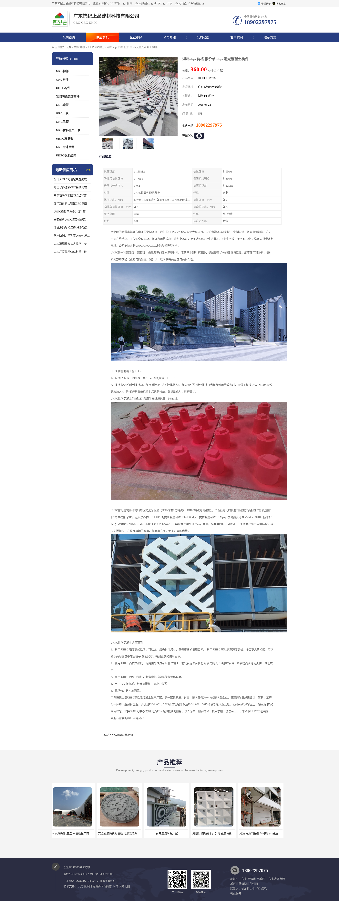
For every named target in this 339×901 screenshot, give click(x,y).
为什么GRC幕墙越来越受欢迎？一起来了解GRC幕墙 (72, 179)
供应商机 (102, 37)
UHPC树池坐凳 (66, 155)
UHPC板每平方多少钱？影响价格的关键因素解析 (72, 211)
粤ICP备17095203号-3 (101, 874)
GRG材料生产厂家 (68, 130)
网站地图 (124, 886)
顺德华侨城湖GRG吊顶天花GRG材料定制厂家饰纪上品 (72, 187)
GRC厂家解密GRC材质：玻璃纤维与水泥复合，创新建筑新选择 (72, 251)
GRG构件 (62, 71)
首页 (68, 47)
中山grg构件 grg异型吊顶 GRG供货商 (263, 833)
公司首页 (69, 37)
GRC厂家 (62, 113)
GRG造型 (62, 104)
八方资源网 (85, 886)
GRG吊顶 (62, 121)
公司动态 (203, 37)
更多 (88, 170)
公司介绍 (169, 37)
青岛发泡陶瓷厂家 (74, 833)
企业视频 (136, 37)
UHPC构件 (63, 88)
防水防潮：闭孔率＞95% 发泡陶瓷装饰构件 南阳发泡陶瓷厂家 (72, 235)
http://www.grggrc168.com (118, 734)
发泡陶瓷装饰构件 (67, 96)
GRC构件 (62, 79)
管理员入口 (111, 886)
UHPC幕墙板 (96, 47)
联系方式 (270, 37)
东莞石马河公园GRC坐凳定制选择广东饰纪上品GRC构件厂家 (72, 195)
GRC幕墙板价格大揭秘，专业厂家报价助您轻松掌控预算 (72, 243)
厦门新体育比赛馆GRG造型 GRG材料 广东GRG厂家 (72, 203)
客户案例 (236, 37)
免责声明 (98, 886)
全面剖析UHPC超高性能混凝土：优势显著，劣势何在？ (72, 219)
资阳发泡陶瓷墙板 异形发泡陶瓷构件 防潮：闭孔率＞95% (135, 833)
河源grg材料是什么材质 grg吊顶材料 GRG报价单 (176, 833)
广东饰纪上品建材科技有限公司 (81, 880)
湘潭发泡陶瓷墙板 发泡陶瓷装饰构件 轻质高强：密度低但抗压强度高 (72, 227)
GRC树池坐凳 (65, 147)
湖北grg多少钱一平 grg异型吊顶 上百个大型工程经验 (226, 833)
